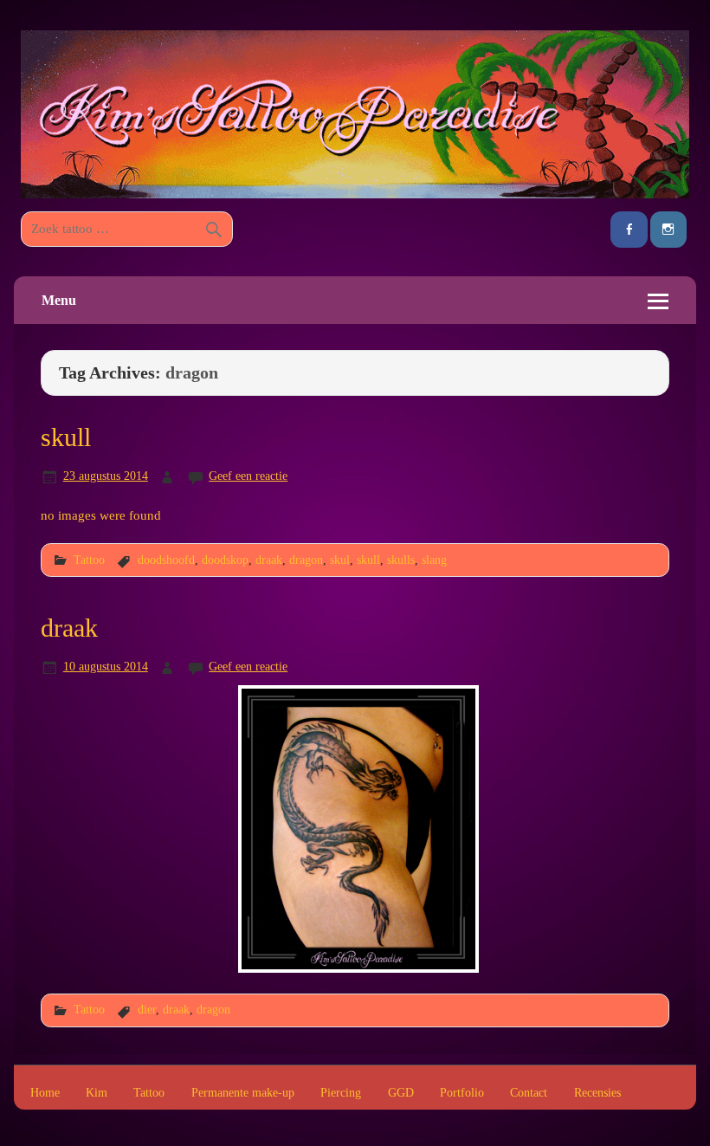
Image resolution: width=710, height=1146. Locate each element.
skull (66, 437)
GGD (401, 1093)
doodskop (225, 560)
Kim (96, 1093)
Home (45, 1093)
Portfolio (462, 1093)
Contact (528, 1093)
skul (340, 560)
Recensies (597, 1093)
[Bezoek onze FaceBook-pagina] (628, 230)
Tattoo (89, 560)
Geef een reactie (248, 475)
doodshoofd (166, 560)
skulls (401, 560)
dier (147, 1009)
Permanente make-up (242, 1093)
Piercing (340, 1093)
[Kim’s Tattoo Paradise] (355, 193)
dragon (306, 560)
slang (434, 560)
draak (268, 560)
